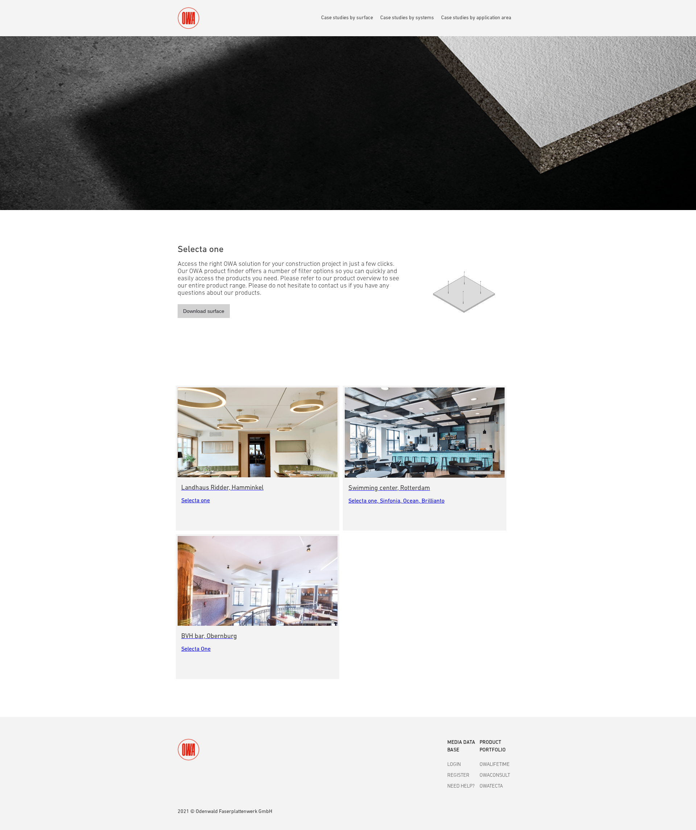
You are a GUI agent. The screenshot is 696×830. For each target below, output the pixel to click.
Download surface (203, 311)
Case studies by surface (347, 18)
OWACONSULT (495, 775)
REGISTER (458, 775)
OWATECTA (491, 786)
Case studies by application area (476, 18)
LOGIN (454, 764)
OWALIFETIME (495, 764)
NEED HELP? (461, 786)
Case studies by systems (407, 18)
